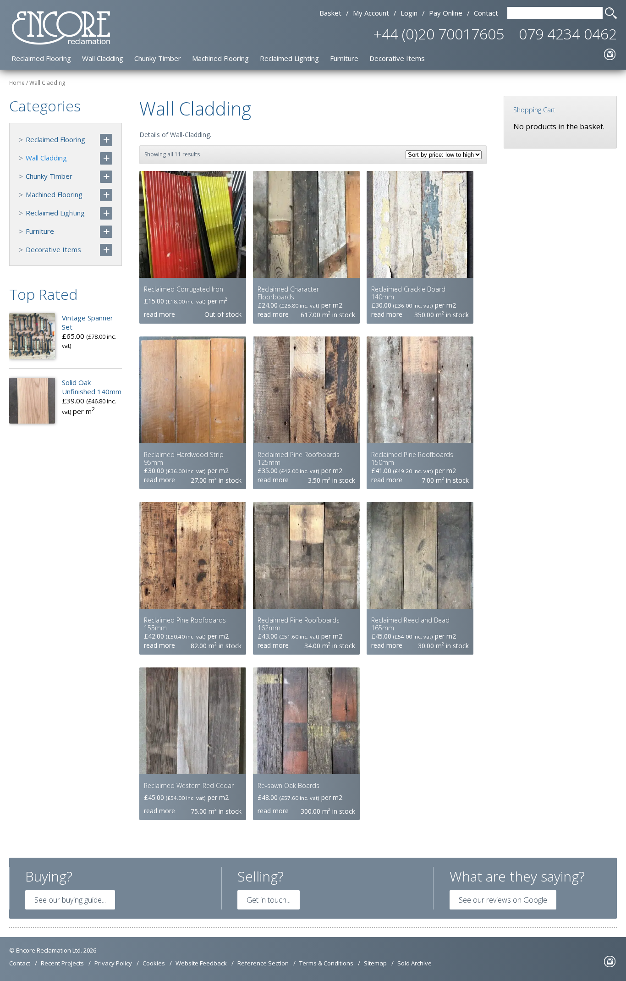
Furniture (344, 58)
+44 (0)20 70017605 (438, 34)
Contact (486, 12)
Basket (330, 12)
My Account (371, 12)
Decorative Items (397, 58)
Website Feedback (201, 963)
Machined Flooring (220, 58)
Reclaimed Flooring (41, 58)
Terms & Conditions (326, 963)
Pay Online (445, 12)
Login (409, 12)
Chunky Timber (157, 58)
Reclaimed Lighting (289, 58)
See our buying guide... (70, 900)
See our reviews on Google (503, 900)
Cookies (154, 963)
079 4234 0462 (568, 34)
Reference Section (263, 963)
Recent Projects (62, 963)
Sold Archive (414, 963)
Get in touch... (269, 900)
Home (17, 83)
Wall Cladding (102, 58)
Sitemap (375, 963)
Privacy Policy (113, 963)
